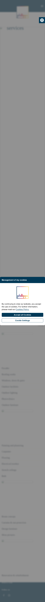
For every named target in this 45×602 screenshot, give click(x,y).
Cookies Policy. (22, 309)
